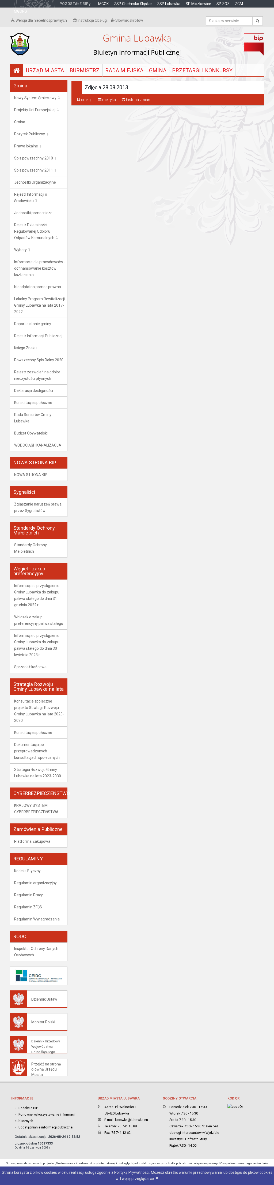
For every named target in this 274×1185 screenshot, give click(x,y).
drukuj (86, 100)
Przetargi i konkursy (202, 70)
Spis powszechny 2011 (33, 170)
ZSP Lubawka (168, 4)
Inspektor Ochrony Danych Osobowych (36, 951)
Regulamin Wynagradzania (37, 919)
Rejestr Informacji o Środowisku (30, 197)
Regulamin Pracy (28, 895)
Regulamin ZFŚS (28, 907)
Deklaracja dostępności (33, 390)
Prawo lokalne (26, 146)
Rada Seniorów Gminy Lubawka (32, 418)
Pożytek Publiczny (29, 134)
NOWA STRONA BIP (30, 475)
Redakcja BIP (28, 1108)
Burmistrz (85, 70)
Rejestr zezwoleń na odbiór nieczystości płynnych (37, 375)
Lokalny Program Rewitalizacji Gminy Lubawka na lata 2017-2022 (39, 305)
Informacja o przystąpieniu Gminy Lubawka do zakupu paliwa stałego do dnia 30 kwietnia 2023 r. (36, 645)
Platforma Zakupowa (32, 841)
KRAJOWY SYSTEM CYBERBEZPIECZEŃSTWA (36, 808)
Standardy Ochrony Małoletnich (30, 548)
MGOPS (20, 11)
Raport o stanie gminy (32, 324)
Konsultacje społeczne (33, 402)
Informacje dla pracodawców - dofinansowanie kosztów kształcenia (39, 268)
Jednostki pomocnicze (33, 213)
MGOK (103, 4)
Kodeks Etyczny (27, 871)
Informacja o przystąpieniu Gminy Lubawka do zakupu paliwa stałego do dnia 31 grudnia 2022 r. (36, 595)
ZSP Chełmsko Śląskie (133, 4)
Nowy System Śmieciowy (35, 98)
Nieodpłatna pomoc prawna (37, 287)
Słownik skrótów (129, 20)
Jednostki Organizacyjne (35, 182)
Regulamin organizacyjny (35, 883)
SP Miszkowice (198, 4)
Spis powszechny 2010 (33, 158)
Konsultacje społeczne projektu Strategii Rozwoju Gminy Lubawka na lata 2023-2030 (39, 711)
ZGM (239, 4)
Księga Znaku (25, 348)
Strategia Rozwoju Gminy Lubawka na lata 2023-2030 (37, 772)
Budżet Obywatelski (31, 433)
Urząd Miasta (45, 70)
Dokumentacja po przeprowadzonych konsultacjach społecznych (37, 751)
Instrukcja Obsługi (92, 20)
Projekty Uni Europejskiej (34, 110)
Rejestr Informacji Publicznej (38, 336)
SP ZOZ (223, 4)
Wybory (20, 250)
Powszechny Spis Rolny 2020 (38, 360)
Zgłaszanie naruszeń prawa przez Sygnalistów (38, 507)
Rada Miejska (124, 70)
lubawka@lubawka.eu (131, 1120)
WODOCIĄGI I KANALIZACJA (37, 445)
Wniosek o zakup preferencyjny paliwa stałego (38, 620)
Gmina (157, 70)
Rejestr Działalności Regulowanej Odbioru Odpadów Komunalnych (34, 231)
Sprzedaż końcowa (30, 667)
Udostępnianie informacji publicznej (45, 1127)
